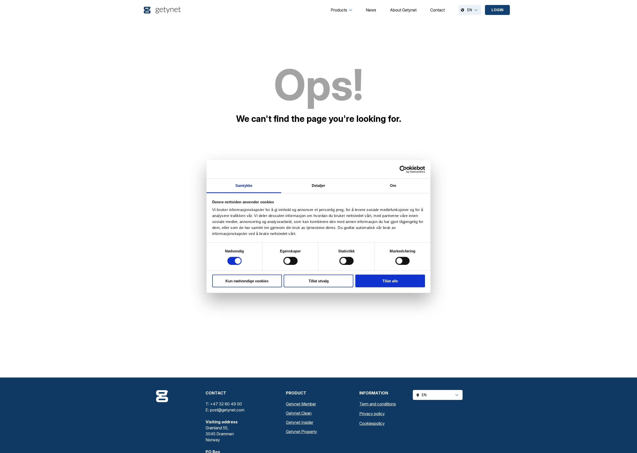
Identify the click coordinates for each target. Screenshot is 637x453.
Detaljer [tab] (318, 185)
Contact (437, 9)
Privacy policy (372, 413)
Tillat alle (390, 281)
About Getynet (403, 9)
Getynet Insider (299, 422)
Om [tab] (393, 185)
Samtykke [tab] (244, 185)
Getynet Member (301, 403)
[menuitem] (339, 10)
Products (339, 9)
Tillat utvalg (319, 281)
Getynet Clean (299, 413)
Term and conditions (377, 403)
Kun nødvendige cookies (246, 281)
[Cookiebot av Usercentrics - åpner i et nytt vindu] (403, 169)
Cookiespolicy (372, 423)
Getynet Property (301, 431)
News (371, 9)
